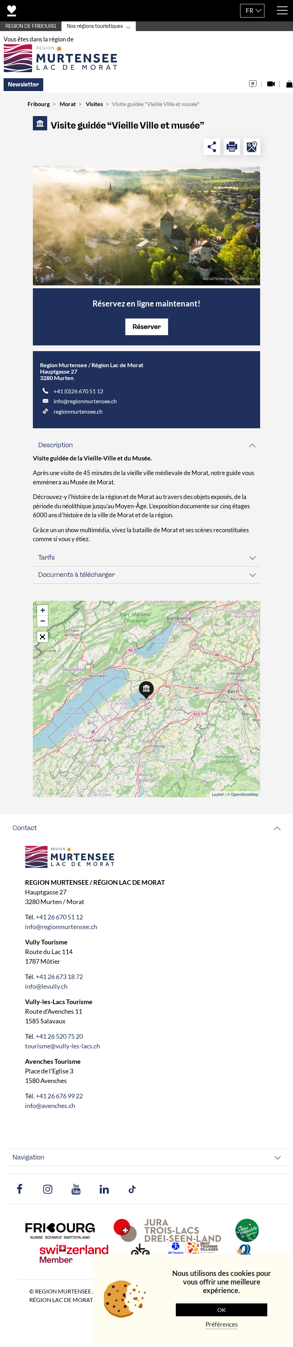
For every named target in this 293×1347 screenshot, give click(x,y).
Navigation (28, 1157)
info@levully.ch (46, 986)
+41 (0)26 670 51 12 (78, 391)
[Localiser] (252, 147)
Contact (25, 828)
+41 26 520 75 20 (59, 1036)
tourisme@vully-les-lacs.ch (62, 1046)
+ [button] (42, 610)
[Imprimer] (232, 147)
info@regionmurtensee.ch (85, 401)
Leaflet (218, 794)
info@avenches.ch (50, 1105)
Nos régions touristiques (95, 26)
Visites (94, 103)
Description (55, 445)
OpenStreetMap (244, 794)
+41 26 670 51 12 (59, 917)
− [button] (42, 621)
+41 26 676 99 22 (59, 1096)
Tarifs (46, 558)
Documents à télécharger (76, 575)
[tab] (146, 445)
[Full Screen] (42, 637)
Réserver (147, 327)
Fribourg (39, 103)
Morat (68, 103)
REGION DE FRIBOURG (30, 26)
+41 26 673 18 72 (59, 977)
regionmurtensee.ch (78, 411)
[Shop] (289, 82)
